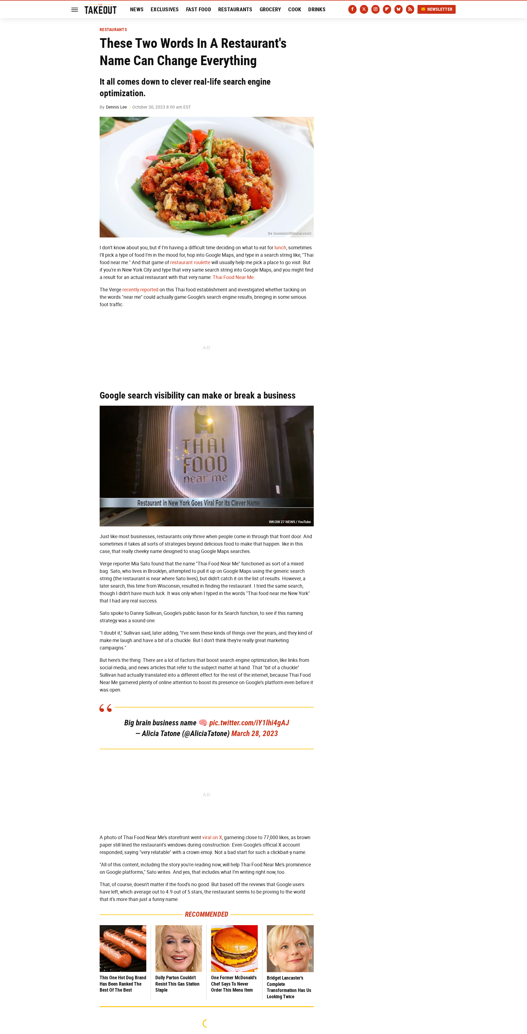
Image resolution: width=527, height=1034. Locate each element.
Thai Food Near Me (233, 277)
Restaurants (235, 9)
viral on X (212, 837)
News (137, 9)
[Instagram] (375, 9)
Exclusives (165, 9)
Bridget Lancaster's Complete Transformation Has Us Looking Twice (289, 987)
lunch (280, 248)
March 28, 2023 (254, 733)
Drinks (317, 9)
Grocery (270, 9)
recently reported (140, 290)
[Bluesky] (398, 9)
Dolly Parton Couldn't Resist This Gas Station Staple (177, 984)
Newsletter (440, 9)
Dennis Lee (116, 107)
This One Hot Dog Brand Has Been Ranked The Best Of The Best (123, 984)
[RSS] (410, 9)
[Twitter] (364, 9)
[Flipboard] (387, 9)
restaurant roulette (190, 262)
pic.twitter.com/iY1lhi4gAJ (249, 722)
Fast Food (198, 9)
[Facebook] (352, 9)
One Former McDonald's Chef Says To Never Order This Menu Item (234, 984)
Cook (294, 9)
